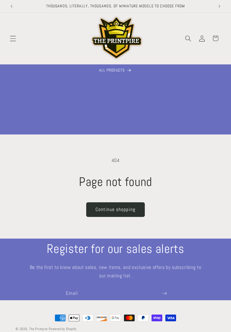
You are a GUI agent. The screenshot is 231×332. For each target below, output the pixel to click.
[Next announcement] (219, 6)
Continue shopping (115, 209)
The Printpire (38, 329)
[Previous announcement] (11, 6)
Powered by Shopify (63, 329)
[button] (13, 38)
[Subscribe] (164, 293)
